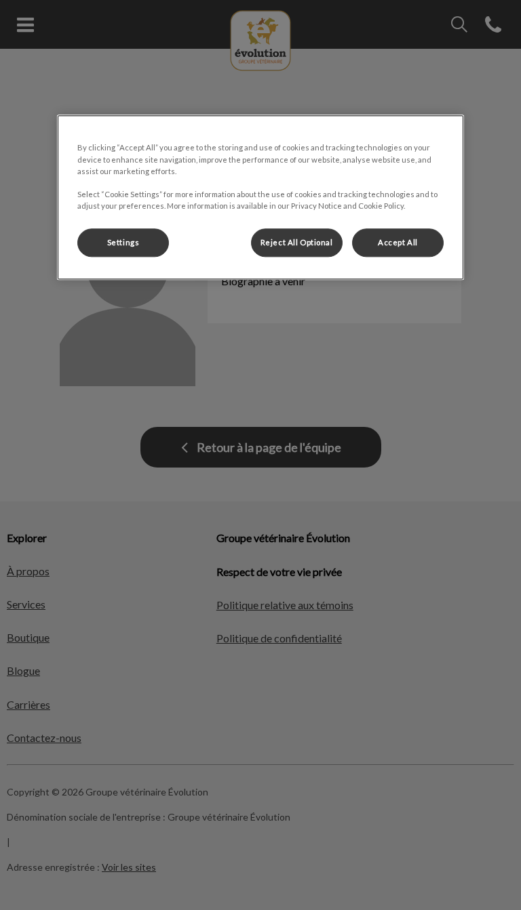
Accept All (398, 242)
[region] (260, 197)
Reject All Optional (296, 242)
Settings (123, 242)
